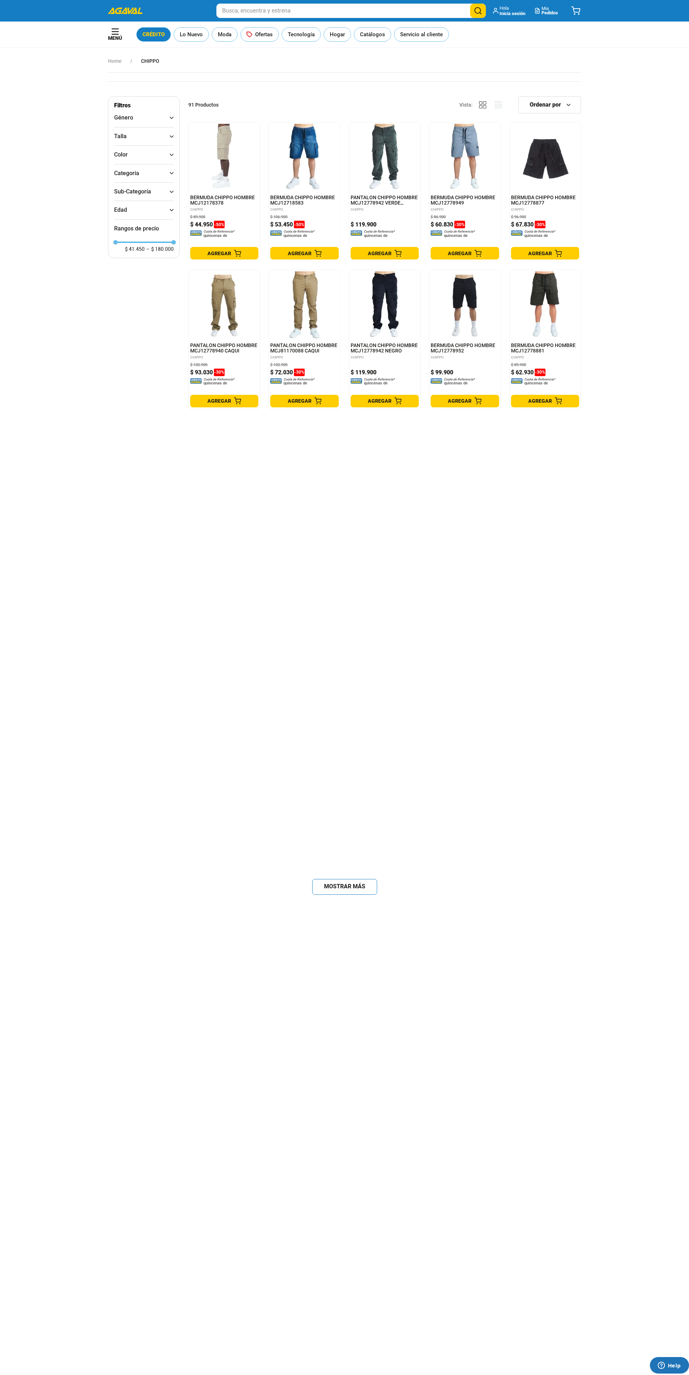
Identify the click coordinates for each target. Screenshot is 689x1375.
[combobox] (351, 11)
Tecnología (301, 34)
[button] (509, 10)
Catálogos (372, 34)
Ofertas (264, 34)
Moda (224, 34)
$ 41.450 (135, 249)
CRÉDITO (153, 34)
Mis (550, 10)
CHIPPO (150, 61)
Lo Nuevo (191, 34)
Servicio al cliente (421, 34)
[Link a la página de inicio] (115, 61)
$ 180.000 (160, 249)
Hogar (337, 34)
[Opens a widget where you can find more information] (669, 1366)
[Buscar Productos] (478, 11)
